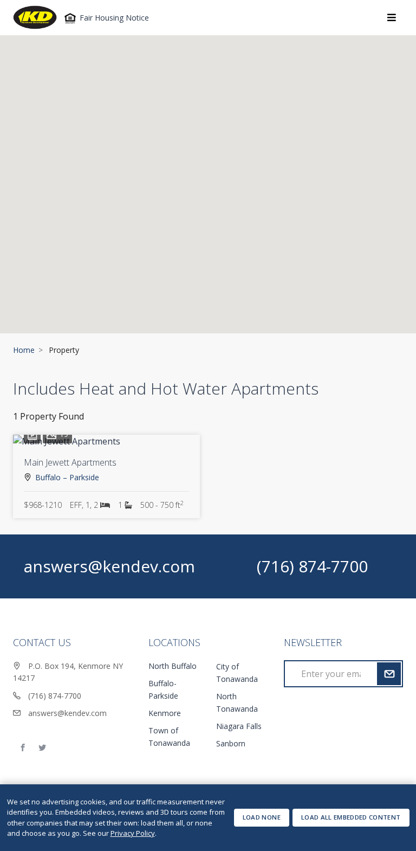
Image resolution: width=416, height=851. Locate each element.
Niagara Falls (239, 726)
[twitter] (42, 748)
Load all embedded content (351, 817)
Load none (262, 817)
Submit (388, 673)
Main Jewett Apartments (70, 462)
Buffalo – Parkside (67, 477)
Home (24, 350)
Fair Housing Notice (113, 17)
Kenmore (164, 713)
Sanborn (230, 743)
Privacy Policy (132, 833)
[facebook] (22, 748)
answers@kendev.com (109, 566)
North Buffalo (172, 666)
